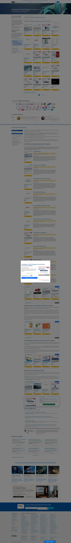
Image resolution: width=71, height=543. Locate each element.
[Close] (49, 261)
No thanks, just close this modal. (46, 280)
